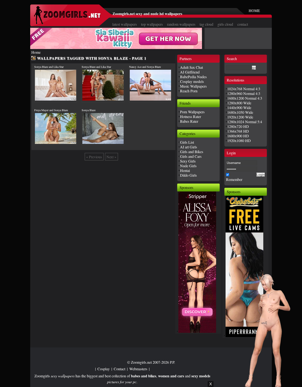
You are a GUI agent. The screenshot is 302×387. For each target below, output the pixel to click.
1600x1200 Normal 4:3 (244, 98)
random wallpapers (181, 24)
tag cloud (206, 24)
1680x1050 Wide (240, 112)
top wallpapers (152, 24)
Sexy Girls (188, 161)
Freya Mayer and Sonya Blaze (51, 110)
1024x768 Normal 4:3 (243, 88)
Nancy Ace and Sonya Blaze (145, 67)
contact (242, 24)
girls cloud (225, 24)
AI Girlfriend (190, 71)
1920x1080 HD (239, 140)
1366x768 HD (238, 131)
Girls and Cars (190, 156)
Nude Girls (188, 165)
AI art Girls (188, 146)
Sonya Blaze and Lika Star (49, 67)
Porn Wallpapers (192, 111)
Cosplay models (192, 81)
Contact (119, 368)
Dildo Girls (188, 175)
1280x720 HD (238, 126)
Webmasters (138, 368)
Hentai (185, 170)
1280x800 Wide (239, 102)
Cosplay (103, 368)
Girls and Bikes (191, 151)
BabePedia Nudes (193, 76)
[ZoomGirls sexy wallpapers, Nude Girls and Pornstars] (67, 22)
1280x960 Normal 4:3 (243, 93)
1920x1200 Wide (240, 116)
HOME (254, 10)
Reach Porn (188, 90)
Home (36, 52)
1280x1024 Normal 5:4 (244, 121)
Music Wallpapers (193, 86)
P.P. (172, 362)
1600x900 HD (238, 135)
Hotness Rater (190, 116)
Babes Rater (189, 121)
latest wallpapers (124, 24)
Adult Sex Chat (191, 67)
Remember (234, 179)
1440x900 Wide (239, 107)
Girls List (187, 142)
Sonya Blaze (89, 110)
